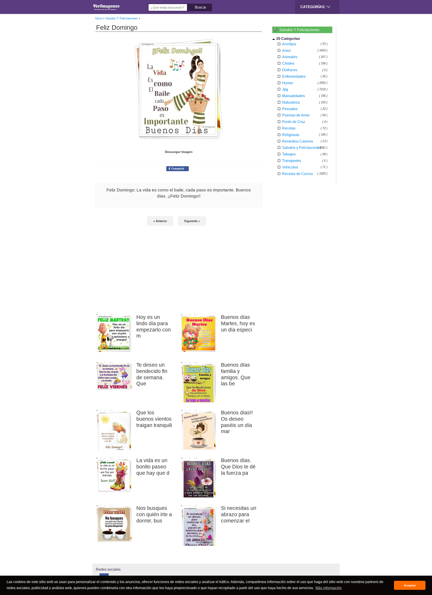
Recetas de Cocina (297, 174)
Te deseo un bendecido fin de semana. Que (151, 374)
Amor (286, 50)
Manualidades (293, 96)
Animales (289, 57)
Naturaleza (291, 102)
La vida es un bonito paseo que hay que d (152, 466)
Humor (287, 83)
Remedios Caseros (297, 141)
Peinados (289, 109)
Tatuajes (289, 154)
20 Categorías (288, 39)
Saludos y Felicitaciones (301, 148)
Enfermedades (294, 76)
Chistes (288, 63)
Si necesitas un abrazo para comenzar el (238, 514)
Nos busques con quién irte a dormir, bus (154, 514)
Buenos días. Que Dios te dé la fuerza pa (238, 466)
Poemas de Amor (296, 115)
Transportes (291, 161)
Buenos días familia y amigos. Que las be (235, 374)
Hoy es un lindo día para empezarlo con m (153, 326)
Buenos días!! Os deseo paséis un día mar (237, 422)
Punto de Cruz (293, 122)
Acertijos (289, 44)
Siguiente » (192, 221)
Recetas (288, 128)
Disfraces (289, 70)
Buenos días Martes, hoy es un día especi (238, 323)
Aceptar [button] (410, 585)
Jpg (285, 89)
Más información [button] (328, 588)
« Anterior (160, 221)
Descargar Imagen (179, 152)
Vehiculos (290, 167)
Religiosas (290, 135)
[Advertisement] (178, 267)
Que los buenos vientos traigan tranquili (154, 419)
